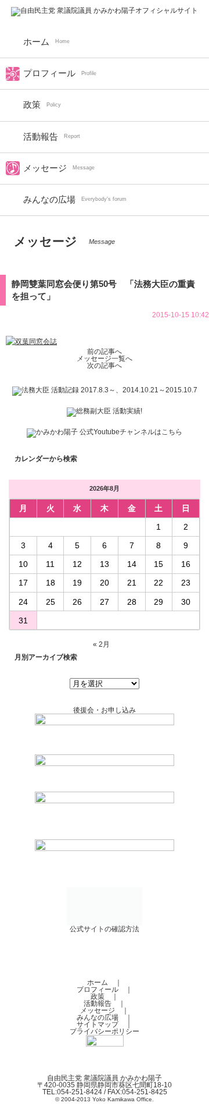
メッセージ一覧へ (104, 358)
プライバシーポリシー (104, 1031)
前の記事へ (104, 351)
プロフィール (49, 73)
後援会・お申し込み (104, 710)
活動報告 (40, 136)
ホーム (36, 42)
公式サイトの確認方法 (104, 929)
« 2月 (101, 644)
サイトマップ (97, 1024)
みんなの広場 (49, 199)
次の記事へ (104, 365)
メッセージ (45, 168)
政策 (32, 104)
